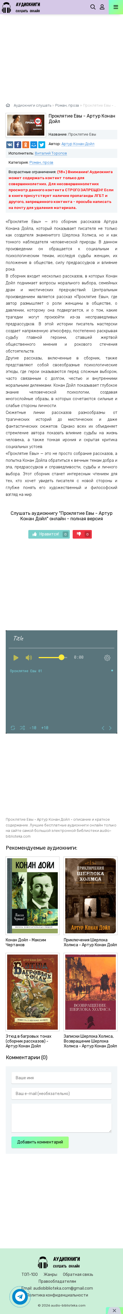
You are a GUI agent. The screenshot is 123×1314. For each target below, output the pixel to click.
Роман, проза (41, 162)
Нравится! (53, 534)
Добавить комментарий (40, 1142)
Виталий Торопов (51, 153)
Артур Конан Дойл (77, 144)
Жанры (50, 1274)
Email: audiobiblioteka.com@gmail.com (57, 1288)
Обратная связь (78, 1274)
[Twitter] (41, 144)
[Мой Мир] (33, 144)
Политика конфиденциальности (57, 1295)
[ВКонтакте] (9, 144)
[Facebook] (17, 144)
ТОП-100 (29, 1274)
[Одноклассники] (25, 144)
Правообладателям (57, 1281)
